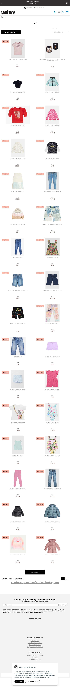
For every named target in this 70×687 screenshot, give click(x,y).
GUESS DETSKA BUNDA (52, 92)
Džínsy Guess (17, 257)
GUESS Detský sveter (18, 555)
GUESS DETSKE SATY (17, 191)
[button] (55, 12)
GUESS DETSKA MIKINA (18, 125)
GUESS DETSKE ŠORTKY (17, 323)
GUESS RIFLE (18, 357)
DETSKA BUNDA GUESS (18, 224)
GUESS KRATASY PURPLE (52, 357)
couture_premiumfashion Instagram (35, 582)
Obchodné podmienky (35, 645)
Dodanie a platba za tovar (35, 643)
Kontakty (35, 657)
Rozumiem (19, 681)
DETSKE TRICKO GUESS (52, 158)
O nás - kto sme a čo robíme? (35, 655)
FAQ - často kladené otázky (35, 647)
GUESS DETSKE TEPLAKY (17, 489)
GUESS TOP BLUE (17, 456)
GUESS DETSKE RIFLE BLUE (52, 191)
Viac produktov (35, 572)
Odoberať (62, 605)
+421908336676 (40, 7)
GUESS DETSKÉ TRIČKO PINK (18, 59)
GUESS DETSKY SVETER (18, 92)
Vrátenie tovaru (35, 641)
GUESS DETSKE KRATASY (17, 390)
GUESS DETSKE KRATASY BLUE (17, 290)
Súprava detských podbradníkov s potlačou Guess (52, 60)
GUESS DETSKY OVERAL (52, 390)
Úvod (2, 17)
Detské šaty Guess (52, 257)
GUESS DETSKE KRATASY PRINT (52, 224)
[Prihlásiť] (59, 12)
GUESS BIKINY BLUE (52, 423)
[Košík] (63, 12)
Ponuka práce (33, 659)
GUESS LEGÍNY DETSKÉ (52, 323)
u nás (39, 659)
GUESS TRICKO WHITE (18, 423)
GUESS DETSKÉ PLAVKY (52, 456)
